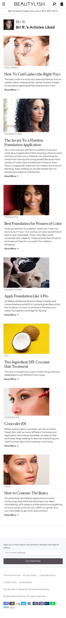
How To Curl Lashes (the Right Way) (32, 74)
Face (7, 487)
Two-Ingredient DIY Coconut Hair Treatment (26, 364)
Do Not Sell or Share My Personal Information (26, 589)
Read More (10, 90)
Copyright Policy (47, 575)
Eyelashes (11, 68)
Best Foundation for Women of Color (33, 223)
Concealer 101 (15, 424)
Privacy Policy (30, 575)
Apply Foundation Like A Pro (26, 296)
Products (11, 217)
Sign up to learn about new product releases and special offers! (31, 546)
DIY (6, 356)
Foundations (13, 134)
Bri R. (21, 22)
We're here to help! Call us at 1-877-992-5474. (33, 11)
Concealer (11, 417)
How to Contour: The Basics (26, 493)
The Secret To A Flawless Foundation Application (23, 142)
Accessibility (26, 582)
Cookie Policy (10, 582)
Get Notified (33, 561)
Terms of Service (12, 575)
